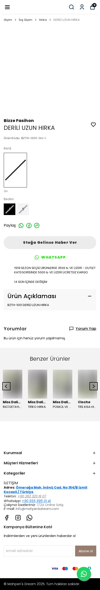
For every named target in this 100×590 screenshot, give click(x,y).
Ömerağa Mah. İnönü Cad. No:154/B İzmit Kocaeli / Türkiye (45, 489)
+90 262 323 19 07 (32, 496)
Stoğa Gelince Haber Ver (50, 242)
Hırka (43, 20)
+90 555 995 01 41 (36, 501)
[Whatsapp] (29, 518)
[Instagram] (18, 518)
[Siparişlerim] (82, 7)
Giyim (8, 20)
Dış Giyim (25, 20)
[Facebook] (7, 518)
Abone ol (86, 551)
